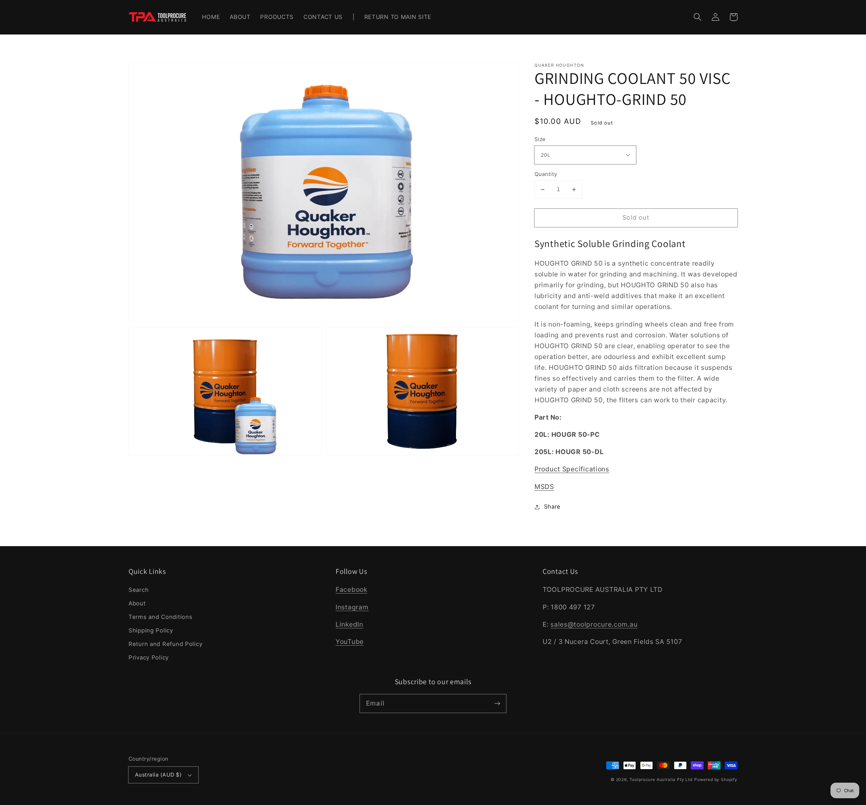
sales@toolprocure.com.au (593, 624)
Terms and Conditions (160, 616)
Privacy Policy (149, 657)
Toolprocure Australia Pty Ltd (661, 779)
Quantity (545, 174)
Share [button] (552, 506)
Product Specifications (571, 469)
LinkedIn (349, 624)
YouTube (350, 642)
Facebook (351, 589)
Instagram (352, 607)
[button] (698, 17)
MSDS (544, 487)
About (137, 603)
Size (540, 139)
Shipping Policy (151, 630)
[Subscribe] (497, 703)
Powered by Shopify (715, 779)
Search (139, 589)
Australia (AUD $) (158, 775)
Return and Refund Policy (165, 644)
